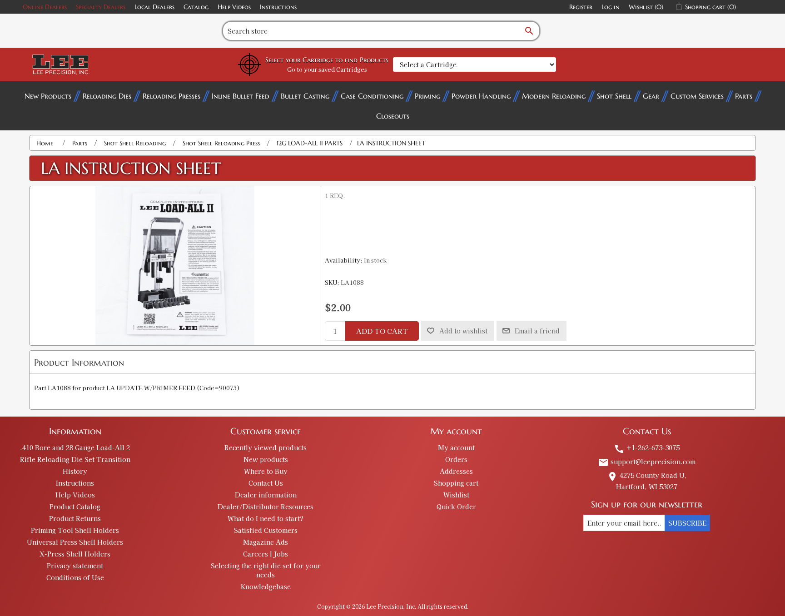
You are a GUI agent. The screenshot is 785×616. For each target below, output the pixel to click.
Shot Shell (614, 95)
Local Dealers (154, 7)
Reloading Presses (171, 95)
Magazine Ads (265, 541)
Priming (427, 95)
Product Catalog (75, 506)
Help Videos (234, 7)
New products (265, 459)
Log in (610, 7)
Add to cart (382, 331)
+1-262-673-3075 (647, 447)
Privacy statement (75, 565)
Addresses (456, 471)
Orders (456, 459)
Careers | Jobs (265, 553)
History (75, 471)
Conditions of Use (75, 577)
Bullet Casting (305, 95)
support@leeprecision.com (647, 461)
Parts (743, 95)
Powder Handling (481, 95)
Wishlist (456, 494)
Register (580, 7)
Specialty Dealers (100, 7)
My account (456, 447)
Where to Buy (266, 471)
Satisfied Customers (266, 530)
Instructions (278, 7)
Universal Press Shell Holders (75, 541)
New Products (48, 95)
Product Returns (75, 518)
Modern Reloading (554, 95)
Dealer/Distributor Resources (265, 506)
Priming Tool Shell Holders (75, 530)
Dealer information (266, 494)
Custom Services (697, 95)
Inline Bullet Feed (240, 95)
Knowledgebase (266, 586)
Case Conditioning (372, 95)
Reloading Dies (107, 95)
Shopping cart (456, 482)
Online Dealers (45, 7)
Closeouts (392, 115)
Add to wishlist (463, 330)
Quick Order (456, 506)
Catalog (196, 7)
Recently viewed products (265, 447)
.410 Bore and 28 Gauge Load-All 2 (75, 447)
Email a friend (537, 330)
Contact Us (265, 482)
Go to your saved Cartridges (327, 69)
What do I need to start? (265, 518)
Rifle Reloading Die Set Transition (75, 459)
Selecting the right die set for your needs (266, 570)
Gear (651, 95)
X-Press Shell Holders (75, 553)
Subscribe (687, 522)
